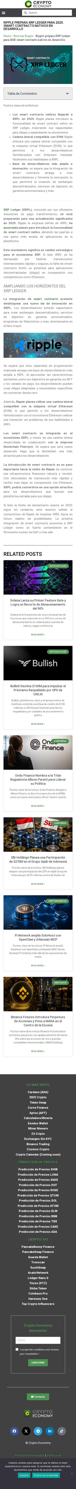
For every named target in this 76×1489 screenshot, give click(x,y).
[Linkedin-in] (50, 1431)
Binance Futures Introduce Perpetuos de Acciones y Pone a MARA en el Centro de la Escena (38, 1021)
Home (7, 36)
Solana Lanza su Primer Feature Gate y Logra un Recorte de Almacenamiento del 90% (38, 604)
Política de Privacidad (29, 1455)
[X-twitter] (26, 1431)
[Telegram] (38, 1431)
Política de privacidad (46, 1475)
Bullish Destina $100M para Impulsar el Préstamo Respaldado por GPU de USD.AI (38, 690)
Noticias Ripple (23, 36)
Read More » (38, 634)
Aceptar (24, 1475)
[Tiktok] (61, 1431)
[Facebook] (14, 1431)
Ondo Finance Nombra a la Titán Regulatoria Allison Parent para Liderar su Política (38, 779)
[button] (3, 13)
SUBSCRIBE (38, 1362)
